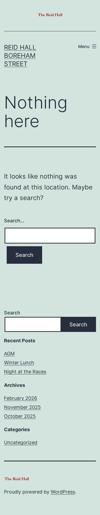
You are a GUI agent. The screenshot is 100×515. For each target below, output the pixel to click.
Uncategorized (20, 442)
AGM (9, 353)
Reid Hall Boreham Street (20, 56)
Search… (14, 220)
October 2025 (20, 416)
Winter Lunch (19, 362)
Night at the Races (25, 371)
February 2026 (20, 398)
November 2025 (22, 407)
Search (12, 312)
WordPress (63, 492)
